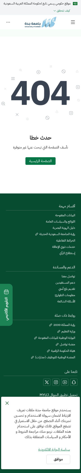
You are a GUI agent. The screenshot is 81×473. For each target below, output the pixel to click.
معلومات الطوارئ (65, 295)
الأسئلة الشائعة (66, 301)
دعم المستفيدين (65, 282)
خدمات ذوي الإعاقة (63, 247)
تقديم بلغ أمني (66, 289)
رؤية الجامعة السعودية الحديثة (57, 234)
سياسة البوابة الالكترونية (54, 449)
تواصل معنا (68, 276)
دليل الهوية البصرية (64, 228)
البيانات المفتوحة (65, 215)
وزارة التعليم (68, 331)
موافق (58, 459)
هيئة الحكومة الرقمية (63, 351)
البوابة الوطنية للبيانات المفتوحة (56, 338)
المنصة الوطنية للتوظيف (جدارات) (55, 357)
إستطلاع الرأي (67, 253)
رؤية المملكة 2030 (64, 325)
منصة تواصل (67, 344)
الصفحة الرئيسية (40, 161)
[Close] (7, 403)
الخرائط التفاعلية (65, 240)
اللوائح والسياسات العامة (60, 221)
